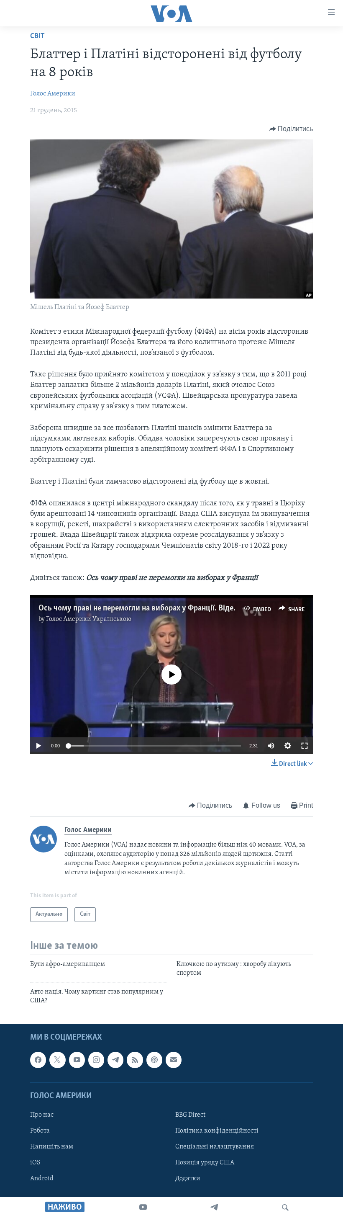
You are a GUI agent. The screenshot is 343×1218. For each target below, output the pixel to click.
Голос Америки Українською (88, 619)
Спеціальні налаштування (214, 1146)
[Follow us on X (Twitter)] (57, 1060)
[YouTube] (143, 1207)
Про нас (42, 1115)
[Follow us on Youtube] (77, 1060)
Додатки (187, 1178)
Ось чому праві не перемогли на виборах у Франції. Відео (138, 608)
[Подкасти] (154, 1060)
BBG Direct (190, 1115)
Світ (37, 36)
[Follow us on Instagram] (96, 1060)
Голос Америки (52, 93)
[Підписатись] (174, 1060)
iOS (35, 1162)
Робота (40, 1131)
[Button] (291, 129)
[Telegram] (214, 1207)
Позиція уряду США (204, 1162)
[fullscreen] (304, 745)
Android (42, 1178)
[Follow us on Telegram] (115, 1060)
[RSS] (135, 1060)
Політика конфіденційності (217, 1131)
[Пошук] (285, 1207)
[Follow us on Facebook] (38, 1060)
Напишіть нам (51, 1146)
